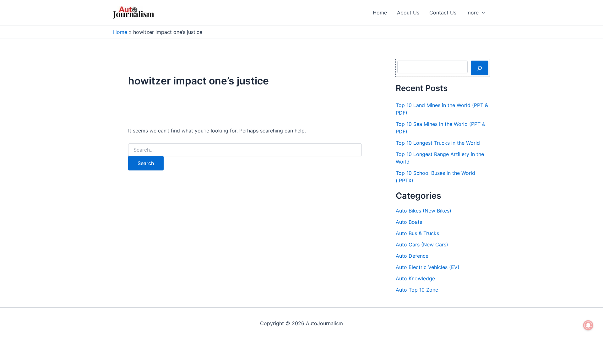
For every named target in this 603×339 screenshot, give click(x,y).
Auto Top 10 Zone (417, 290)
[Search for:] (245, 150)
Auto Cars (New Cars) (422, 244)
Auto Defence (412, 256)
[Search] (479, 68)
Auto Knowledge (415, 278)
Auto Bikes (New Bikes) (423, 210)
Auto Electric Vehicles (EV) (427, 267)
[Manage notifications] (588, 325)
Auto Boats (409, 222)
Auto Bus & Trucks (417, 233)
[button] (482, 12)
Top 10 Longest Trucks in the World (438, 143)
